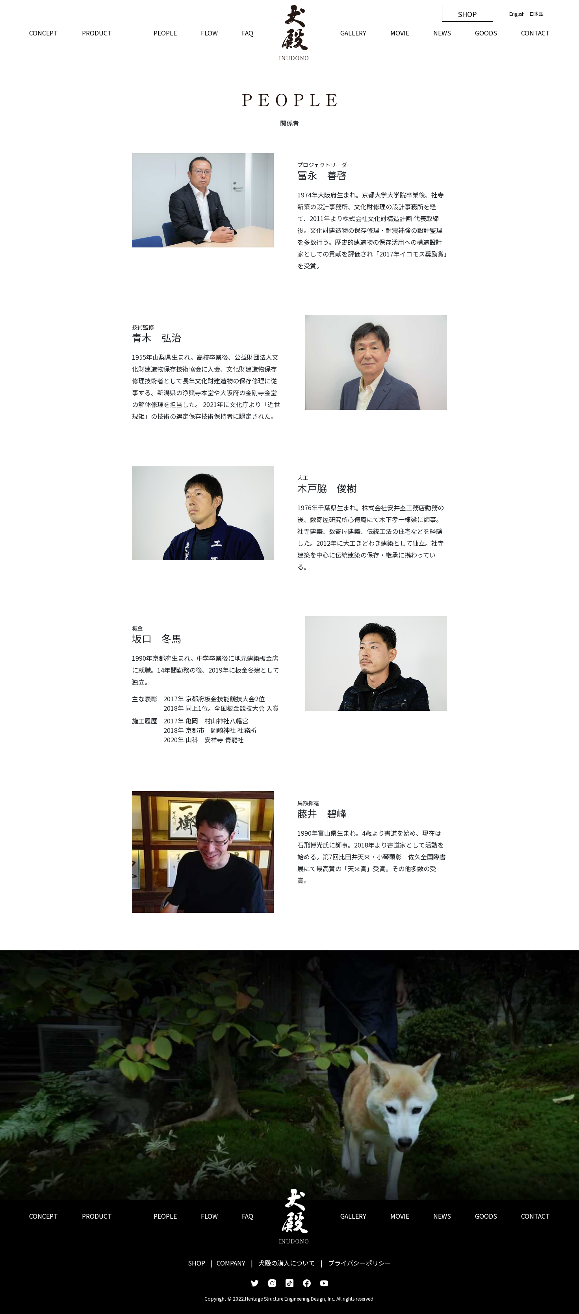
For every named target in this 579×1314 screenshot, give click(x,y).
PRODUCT (97, 32)
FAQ (247, 32)
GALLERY (353, 32)
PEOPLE (165, 32)
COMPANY (231, 1263)
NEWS (442, 32)
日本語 (536, 13)
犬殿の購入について (286, 1263)
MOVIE (399, 32)
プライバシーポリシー (359, 1263)
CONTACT (535, 32)
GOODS (486, 32)
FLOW (209, 32)
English (517, 13)
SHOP (467, 14)
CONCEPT (43, 32)
